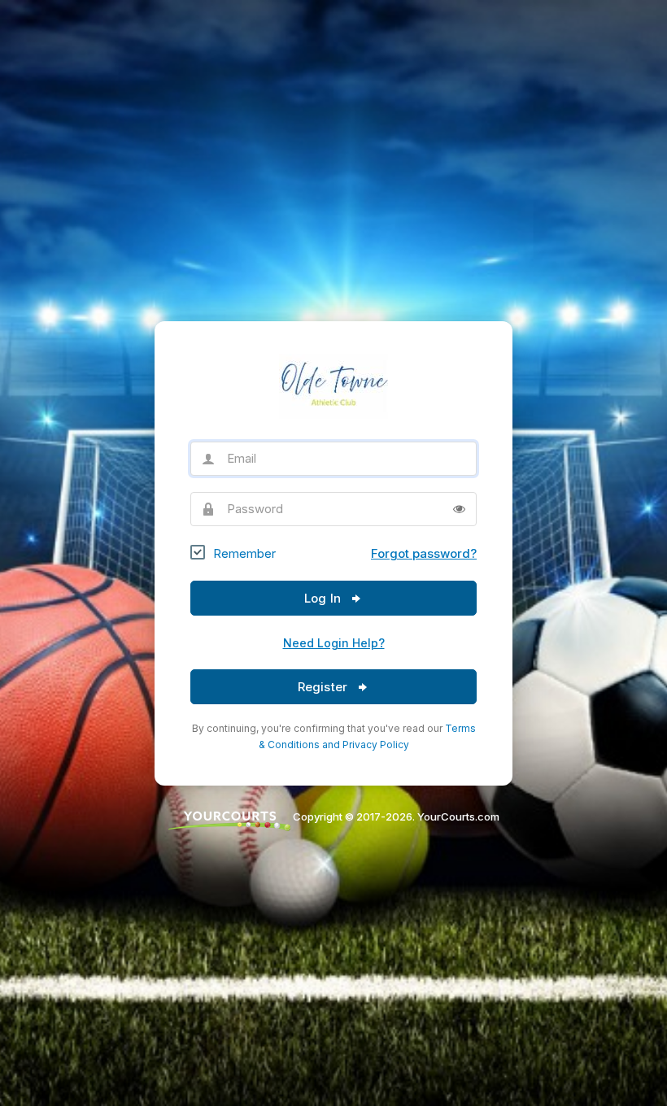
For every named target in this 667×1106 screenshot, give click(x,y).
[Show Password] (459, 509)
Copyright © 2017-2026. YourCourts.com (394, 816)
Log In (324, 598)
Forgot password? (424, 553)
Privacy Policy (375, 744)
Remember (244, 553)
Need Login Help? (334, 643)
